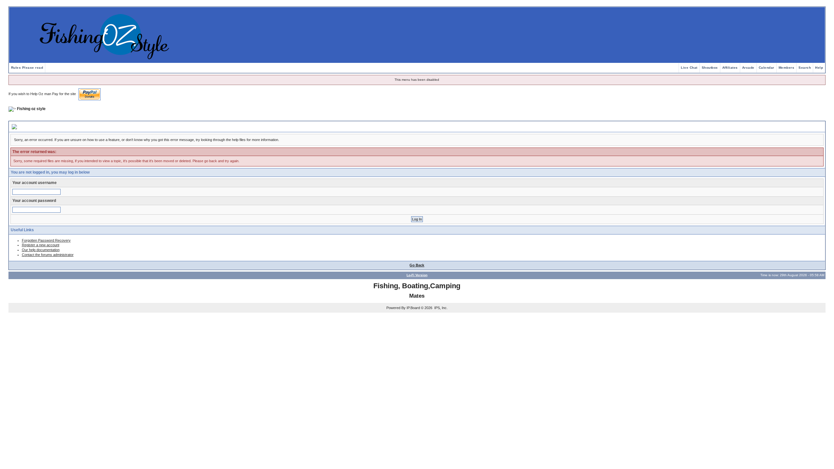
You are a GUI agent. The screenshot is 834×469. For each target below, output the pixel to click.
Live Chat (689, 67)
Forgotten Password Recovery (46, 240)
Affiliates (730, 67)
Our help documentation (41, 250)
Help (819, 67)
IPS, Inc (440, 308)
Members (787, 67)
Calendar (766, 67)
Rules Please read (27, 67)
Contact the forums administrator (48, 255)
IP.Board (413, 308)
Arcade (748, 67)
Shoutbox (710, 67)
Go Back (417, 265)
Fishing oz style (31, 109)
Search (804, 67)
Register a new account (40, 245)
